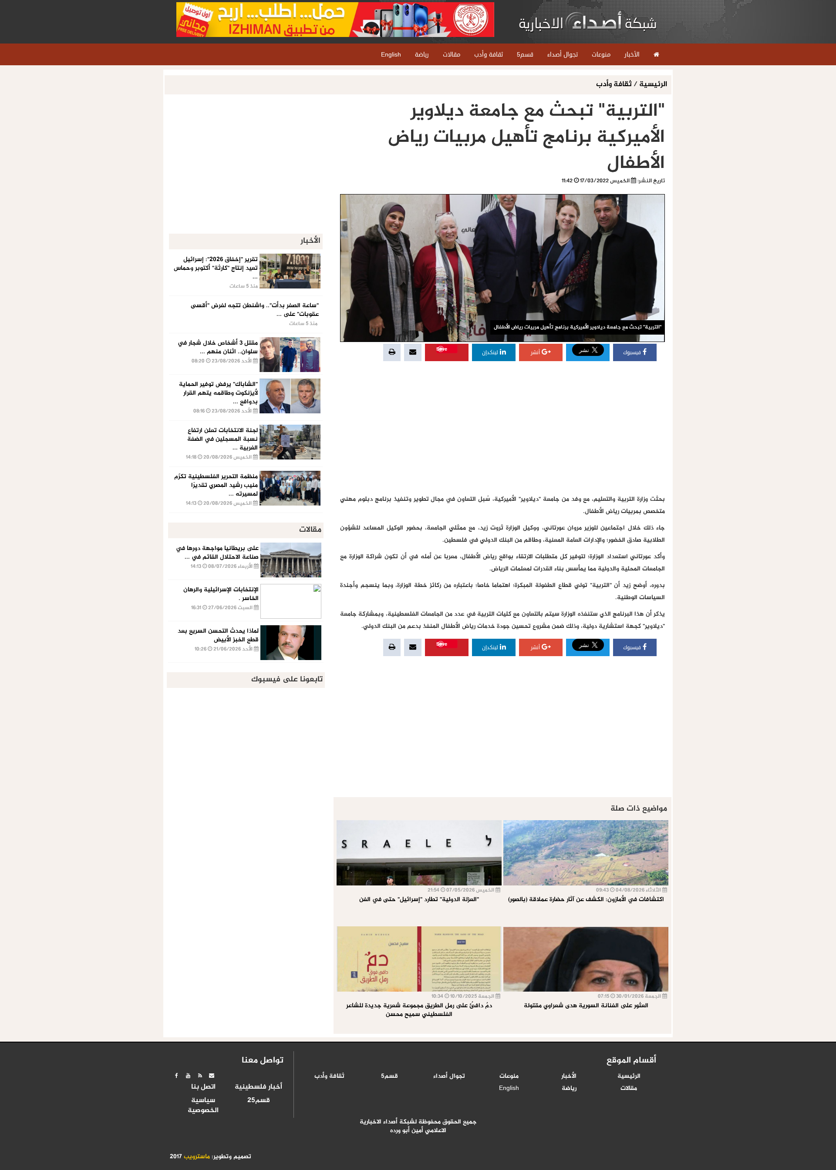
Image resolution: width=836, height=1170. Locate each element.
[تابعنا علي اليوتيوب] (188, 1075)
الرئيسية (653, 84)
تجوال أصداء (449, 1076)
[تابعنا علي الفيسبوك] (176, 1075)
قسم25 (258, 1100)
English (509, 1088)
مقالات (628, 1088)
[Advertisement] (502, 428)
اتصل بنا (203, 1087)
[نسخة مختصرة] (200, 1075)
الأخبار (568, 1076)
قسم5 (389, 1076)
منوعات (509, 1076)
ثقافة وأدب (615, 84)
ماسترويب (197, 1157)
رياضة (569, 1088)
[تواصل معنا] (211, 1075)
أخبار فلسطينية (258, 1087)
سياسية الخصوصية (203, 1105)
